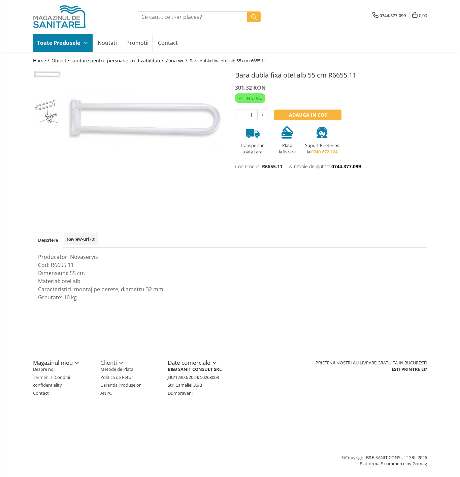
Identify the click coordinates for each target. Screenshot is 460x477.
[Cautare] (254, 16)
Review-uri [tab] (81, 239)
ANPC (106, 393)
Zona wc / (177, 60)
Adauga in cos (308, 115)
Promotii (137, 43)
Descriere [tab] (48, 240)
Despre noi (44, 369)
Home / (42, 60)
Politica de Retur (116, 377)
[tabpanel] (145, 120)
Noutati (107, 43)
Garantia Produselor (120, 385)
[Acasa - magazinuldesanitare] (66, 17)
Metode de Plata (116, 369)
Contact (168, 43)
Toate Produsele (59, 43)
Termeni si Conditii (51, 377)
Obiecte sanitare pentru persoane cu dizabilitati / (108, 60)
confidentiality (47, 385)
